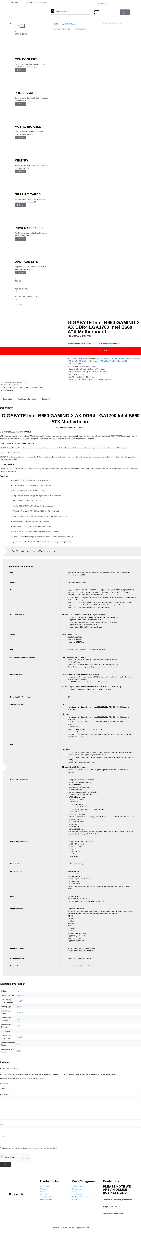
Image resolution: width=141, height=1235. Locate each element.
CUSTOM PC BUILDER (61, 29)
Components (104, 358)
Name (3, 1124)
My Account (102, 4)
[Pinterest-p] (11, 1201)
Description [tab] (7, 399)
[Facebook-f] (33, 1201)
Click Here (20, 70)
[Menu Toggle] (10, 23)
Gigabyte (113, 358)
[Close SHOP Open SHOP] (22, 26)
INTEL (102, 361)
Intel (18, 1019)
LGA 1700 (108, 361)
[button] (108, 11)
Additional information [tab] (27, 399)
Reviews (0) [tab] (46, 399)
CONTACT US (80, 29)
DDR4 (78, 361)
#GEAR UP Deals (68, 24)
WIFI (125, 361)
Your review (5, 1094)
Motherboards (131, 358)
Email (2, 1136)
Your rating (4, 1083)
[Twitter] (26, 1201)
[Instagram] (19, 1201)
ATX (69, 361)
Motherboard (117, 361)
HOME (55, 24)
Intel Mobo (121, 358)
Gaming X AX (86, 361)
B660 (97, 358)
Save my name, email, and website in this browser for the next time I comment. (29, 1148)
